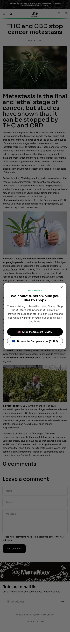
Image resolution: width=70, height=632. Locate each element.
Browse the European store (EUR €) (35, 341)
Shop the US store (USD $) (35, 331)
